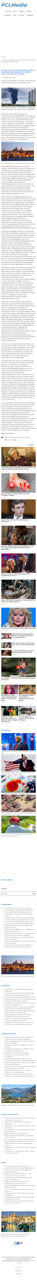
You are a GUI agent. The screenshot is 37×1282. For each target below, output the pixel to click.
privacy (19, 1262)
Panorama (28, 11)
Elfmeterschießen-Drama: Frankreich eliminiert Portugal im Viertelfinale (19, 1202)
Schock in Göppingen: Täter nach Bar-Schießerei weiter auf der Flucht (19, 938)
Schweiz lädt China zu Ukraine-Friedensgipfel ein (19, 1139)
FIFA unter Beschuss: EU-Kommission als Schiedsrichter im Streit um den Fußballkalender (19, 1167)
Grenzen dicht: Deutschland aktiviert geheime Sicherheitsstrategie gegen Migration (18, 1019)
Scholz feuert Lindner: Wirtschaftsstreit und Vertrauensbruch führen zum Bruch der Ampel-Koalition (19, 914)
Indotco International (16, 1257)
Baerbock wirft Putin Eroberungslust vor (17, 1133)
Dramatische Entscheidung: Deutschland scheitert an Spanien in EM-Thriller (20, 1198)
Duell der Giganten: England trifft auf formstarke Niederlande (19, 1194)
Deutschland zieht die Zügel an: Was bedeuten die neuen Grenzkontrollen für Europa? (20, 1012)
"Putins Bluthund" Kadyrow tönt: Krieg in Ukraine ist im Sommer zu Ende (19, 1152)
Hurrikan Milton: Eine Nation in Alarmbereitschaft (16, 793)
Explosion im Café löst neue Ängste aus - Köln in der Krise (19, 1046)
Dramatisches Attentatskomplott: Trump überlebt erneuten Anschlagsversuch (16, 835)
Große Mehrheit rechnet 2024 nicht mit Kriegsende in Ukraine (20, 1148)
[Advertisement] (18, 35)
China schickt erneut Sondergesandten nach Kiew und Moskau (20, 1127)
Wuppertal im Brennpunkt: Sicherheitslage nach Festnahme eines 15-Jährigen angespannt (19, 934)
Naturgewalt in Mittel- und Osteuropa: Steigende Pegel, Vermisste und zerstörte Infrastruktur (19, 1008)
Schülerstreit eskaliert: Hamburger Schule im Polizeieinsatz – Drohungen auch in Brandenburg (19, 1075)
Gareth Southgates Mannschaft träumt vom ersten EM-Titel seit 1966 (20, 1186)
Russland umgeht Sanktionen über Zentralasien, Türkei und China (19, 1136)
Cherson (27, 437)
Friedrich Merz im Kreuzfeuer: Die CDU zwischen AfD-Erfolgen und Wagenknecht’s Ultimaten (19, 1023)
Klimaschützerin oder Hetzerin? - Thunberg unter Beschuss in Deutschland (20, 930)
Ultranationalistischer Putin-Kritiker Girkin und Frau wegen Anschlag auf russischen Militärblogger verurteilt (20, 1143)
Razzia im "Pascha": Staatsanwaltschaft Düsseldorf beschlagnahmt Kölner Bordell (20, 1067)
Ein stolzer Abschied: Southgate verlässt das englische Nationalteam (18, 1178)
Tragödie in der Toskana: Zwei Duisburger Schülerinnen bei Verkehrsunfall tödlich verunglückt (17, 1054)
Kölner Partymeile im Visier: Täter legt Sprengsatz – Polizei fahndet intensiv (20, 1063)
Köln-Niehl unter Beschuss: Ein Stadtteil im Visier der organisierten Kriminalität (19, 1050)
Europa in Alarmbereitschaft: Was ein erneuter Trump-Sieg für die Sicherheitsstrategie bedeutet (19, 922)
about (32, 1261)
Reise (14, 15)
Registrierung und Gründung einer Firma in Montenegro (17, 1105)
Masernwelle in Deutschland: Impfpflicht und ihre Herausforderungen (20, 942)
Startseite (8, 11)
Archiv (18, 1267)
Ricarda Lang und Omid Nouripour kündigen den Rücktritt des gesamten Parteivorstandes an (19, 946)
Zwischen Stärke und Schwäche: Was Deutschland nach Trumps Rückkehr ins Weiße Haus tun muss (20, 919)
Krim (22, 437)
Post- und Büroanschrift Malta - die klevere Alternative (17, 163)
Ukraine (11, 437)
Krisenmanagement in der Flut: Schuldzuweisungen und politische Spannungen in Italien (18, 814)
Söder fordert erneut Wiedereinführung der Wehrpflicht (18, 1123)
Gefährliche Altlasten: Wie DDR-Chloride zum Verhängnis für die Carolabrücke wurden (18, 1015)
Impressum (18, 1271)
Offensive (7, 440)
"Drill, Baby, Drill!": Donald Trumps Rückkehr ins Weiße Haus (17, 752)
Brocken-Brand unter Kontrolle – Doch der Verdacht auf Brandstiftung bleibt (18, 1071)
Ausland (21, 11)
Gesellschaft (7, 15)
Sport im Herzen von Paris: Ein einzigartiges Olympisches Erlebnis (18, 1171)
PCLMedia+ (13, 440)
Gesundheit (30, 15)
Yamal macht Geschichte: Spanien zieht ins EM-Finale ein (19, 1190)
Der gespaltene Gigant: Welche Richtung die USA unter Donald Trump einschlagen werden (17, 773)
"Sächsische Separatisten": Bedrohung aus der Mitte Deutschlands (19, 926)
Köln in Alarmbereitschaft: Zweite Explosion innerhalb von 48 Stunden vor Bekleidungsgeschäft (20, 1059)
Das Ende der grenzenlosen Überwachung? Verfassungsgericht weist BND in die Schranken (19, 909)
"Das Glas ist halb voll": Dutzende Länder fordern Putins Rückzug (19, 1131)
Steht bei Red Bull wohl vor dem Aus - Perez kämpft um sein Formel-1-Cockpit (18, 1175)
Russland (18, 437)
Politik (15, 11)
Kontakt (18, 1274)
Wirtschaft (22, 15)
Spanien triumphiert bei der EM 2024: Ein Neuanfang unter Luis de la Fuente (17, 1182)
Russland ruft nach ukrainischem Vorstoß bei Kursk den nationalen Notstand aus (20, 1119)
